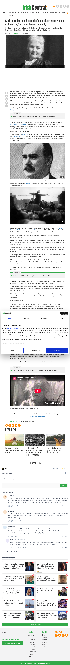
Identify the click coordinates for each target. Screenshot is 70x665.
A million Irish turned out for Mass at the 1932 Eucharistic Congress (34, 116)
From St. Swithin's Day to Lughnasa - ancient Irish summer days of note (54, 450)
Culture (44, 642)
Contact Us (32, 642)
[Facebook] (57, 6)
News (43, 635)
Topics (30, 637)
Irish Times (25, 134)
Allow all (57, 350)
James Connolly (18, 136)
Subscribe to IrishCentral (37, 416)
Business (44, 637)
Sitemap (31, 656)
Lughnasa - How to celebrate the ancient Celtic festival (14, 450)
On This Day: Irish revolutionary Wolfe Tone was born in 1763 (32, 276)
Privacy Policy (33, 647)
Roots (43, 647)
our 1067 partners (13, 328)
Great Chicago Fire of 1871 (18, 124)
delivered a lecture (33, 230)
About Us (31, 640)
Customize (34, 350)
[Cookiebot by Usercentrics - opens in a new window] (60, 313)
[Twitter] (61, 6)
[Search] (67, 13)
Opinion (44, 640)
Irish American (22, 421)
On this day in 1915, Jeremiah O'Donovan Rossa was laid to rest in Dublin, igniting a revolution (34, 451)
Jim (28, 183)
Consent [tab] (9, 318)
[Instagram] (64, 6)
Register (31, 654)
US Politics (30, 421)
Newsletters (49, 6)
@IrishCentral (17, 33)
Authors (31, 635)
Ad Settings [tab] (43, 318)
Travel (44, 644)
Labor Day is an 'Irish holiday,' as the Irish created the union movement (35, 370)
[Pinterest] (67, 6)
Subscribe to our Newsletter (13, 643)
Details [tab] (26, 318)
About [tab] (61, 318)
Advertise (31, 644)
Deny (12, 350)
